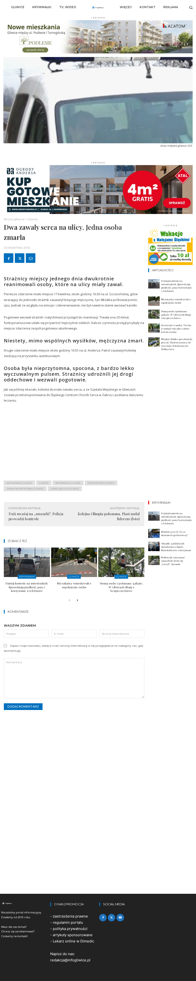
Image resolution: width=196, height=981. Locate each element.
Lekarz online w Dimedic (73, 941)
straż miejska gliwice (100, 483)
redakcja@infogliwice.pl (70, 960)
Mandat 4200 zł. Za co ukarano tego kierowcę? (174, 533)
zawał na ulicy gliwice (64, 488)
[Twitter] (19, 258)
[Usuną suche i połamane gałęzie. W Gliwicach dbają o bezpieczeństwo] (121, 562)
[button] (191, 7)
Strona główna (14, 219)
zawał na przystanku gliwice (25, 488)
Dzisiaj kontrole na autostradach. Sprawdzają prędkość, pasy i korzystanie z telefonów (26, 587)
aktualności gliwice (19, 483)
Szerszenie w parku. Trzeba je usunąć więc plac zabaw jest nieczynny (176, 328)
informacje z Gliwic (68, 483)
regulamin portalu (68, 922)
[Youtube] (120, 917)
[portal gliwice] (24, 903)
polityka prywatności (70, 928)
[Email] (30, 258)
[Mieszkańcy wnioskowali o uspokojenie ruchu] (74, 562)
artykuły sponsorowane (73, 935)
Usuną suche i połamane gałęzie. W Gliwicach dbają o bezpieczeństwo (121, 587)
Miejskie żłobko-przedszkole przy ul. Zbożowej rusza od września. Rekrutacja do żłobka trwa (176, 344)
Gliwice (32, 219)
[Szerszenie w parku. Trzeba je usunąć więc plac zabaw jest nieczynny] (154, 328)
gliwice (44, 483)
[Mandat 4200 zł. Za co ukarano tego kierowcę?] (154, 533)
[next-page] (77, 601)
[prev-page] (69, 601)
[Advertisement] (74, 443)
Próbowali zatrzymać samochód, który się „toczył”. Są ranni (173, 561)
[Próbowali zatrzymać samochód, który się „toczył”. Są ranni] (154, 560)
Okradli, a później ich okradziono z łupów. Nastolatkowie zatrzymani (176, 547)
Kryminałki (27, 576)
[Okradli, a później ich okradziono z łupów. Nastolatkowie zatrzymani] (154, 546)
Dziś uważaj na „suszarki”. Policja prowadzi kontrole (36, 516)
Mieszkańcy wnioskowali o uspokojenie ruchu (74, 585)
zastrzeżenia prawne (70, 916)
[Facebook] (8, 258)
